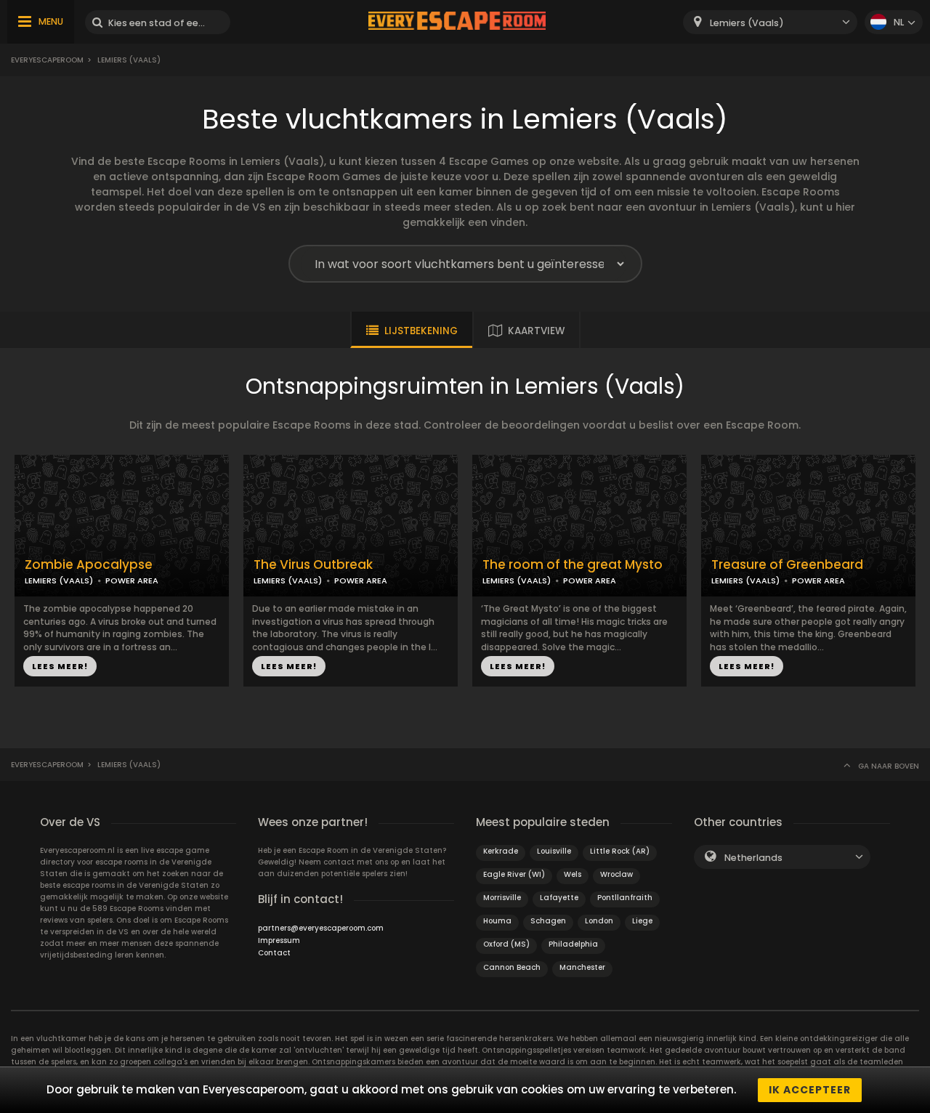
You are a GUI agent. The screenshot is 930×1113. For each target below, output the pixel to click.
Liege (642, 920)
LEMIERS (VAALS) (59, 580)
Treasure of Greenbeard (787, 564)
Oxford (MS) (506, 944)
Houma (497, 920)
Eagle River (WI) (514, 874)
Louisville (554, 851)
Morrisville (502, 897)
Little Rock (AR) (620, 851)
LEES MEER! (60, 666)
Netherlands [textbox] (753, 857)
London (599, 920)
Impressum (279, 940)
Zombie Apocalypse (89, 564)
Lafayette (559, 897)
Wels (572, 874)
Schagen (548, 920)
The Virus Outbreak (313, 564)
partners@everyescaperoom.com (321, 928)
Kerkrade (500, 851)
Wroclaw (616, 874)
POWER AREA (131, 580)
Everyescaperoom (47, 59)
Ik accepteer (810, 1089)
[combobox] (770, 22)
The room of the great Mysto (572, 564)
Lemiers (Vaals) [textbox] (747, 23)
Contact (274, 952)
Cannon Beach (512, 967)
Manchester (582, 967)
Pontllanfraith (624, 897)
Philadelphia (573, 944)
